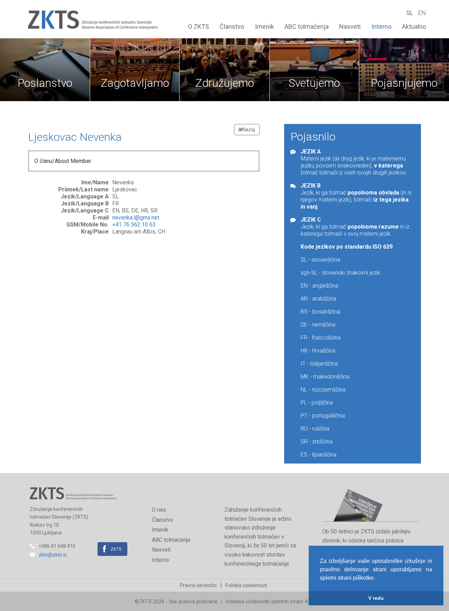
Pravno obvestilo (198, 585)
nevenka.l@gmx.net (135, 217)
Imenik (264, 26)
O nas (159, 509)
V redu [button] (376, 598)
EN (422, 13)
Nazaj (248, 129)
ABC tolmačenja (306, 26)
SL (410, 13)
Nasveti (350, 26)
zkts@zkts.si (53, 555)
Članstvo (232, 26)
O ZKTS (198, 26)
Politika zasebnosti (246, 585)
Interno (381, 26)
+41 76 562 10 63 (134, 224)
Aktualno (414, 26)
